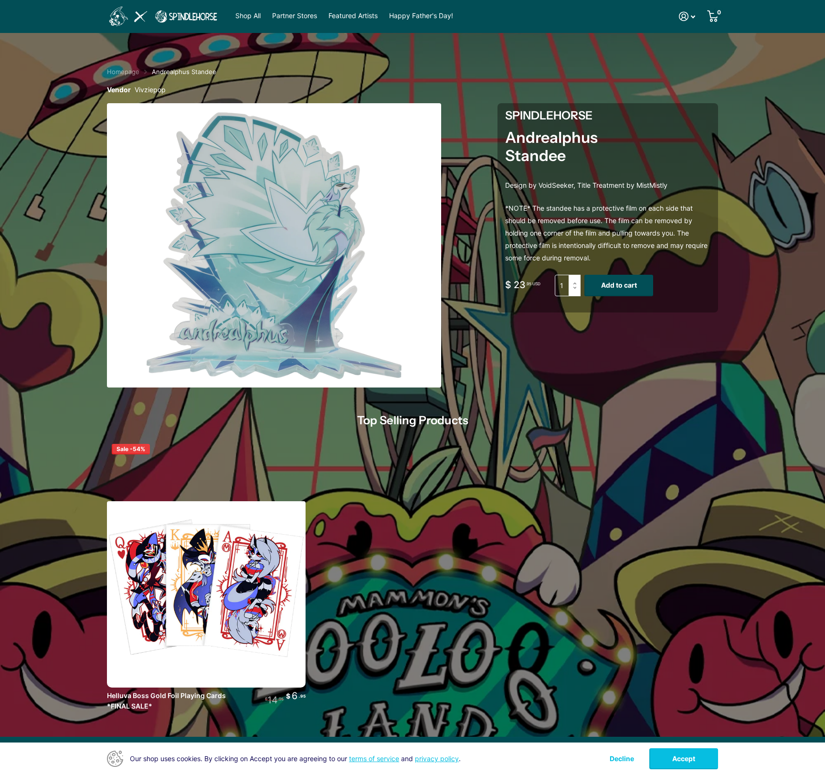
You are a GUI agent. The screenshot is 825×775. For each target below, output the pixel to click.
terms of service (374, 758)
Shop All (248, 16)
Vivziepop (150, 90)
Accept (683, 758)
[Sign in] (687, 16)
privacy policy (437, 758)
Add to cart (619, 285)
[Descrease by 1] (577, 293)
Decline (622, 759)
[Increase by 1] (577, 278)
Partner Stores (294, 16)
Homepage (123, 71)
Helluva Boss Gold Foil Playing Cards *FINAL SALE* (166, 700)
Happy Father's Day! (421, 16)
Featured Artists (353, 16)
